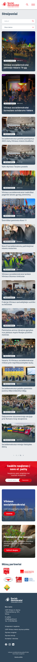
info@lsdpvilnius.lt (11, 619)
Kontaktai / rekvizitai (11, 639)
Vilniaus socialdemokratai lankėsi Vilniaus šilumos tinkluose (16, 275)
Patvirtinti (25, 480)
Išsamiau (9, 514)
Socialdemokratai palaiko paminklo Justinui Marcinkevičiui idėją (17, 389)
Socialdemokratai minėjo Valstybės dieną (17, 445)
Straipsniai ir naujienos (12, 626)
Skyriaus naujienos (10, 60)
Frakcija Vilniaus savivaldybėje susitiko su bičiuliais (18, 303)
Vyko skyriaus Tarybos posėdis (15, 166)
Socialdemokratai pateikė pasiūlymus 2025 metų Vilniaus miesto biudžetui (18, 139)
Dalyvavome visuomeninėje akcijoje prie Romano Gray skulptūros (17, 417)
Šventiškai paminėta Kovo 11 (14, 220)
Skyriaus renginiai (10, 632)
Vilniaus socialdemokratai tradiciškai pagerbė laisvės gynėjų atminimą (18, 193)
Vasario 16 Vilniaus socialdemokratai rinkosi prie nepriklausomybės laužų (17, 361)
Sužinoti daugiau (12, 550)
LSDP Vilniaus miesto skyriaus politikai (17, 629)
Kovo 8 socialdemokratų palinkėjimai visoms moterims (17, 247)
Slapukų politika (18, 657)
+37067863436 (12, 621)
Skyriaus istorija (10, 635)
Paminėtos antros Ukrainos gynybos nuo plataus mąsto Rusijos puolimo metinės (17, 332)
